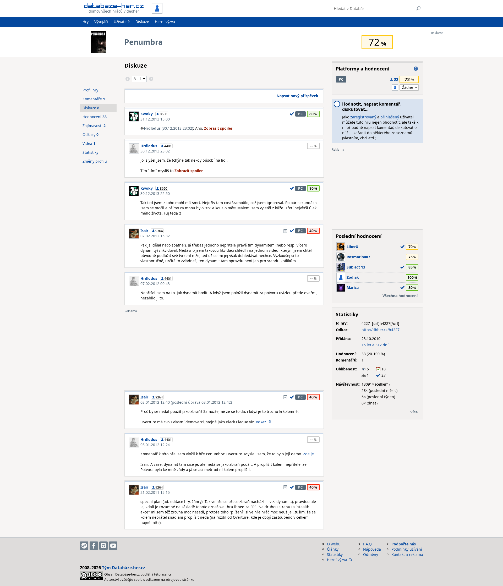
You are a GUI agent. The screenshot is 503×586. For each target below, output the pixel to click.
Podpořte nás (403, 543)
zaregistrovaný (363, 116)
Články (332, 549)
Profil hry (90, 89)
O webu (334, 543)
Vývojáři (101, 21)
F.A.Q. (368, 543)
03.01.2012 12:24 (155, 444)
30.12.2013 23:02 (155, 151)
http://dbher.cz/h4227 (381, 329)
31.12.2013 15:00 (155, 119)
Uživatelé (122, 21)
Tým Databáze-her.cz (123, 568)
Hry (86, 21)
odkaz (261, 421)
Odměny (370, 554)
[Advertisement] (452, 113)
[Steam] (84, 545)
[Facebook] (94, 545)
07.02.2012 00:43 (155, 283)
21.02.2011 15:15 (155, 492)
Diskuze (142, 21)
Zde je (308, 453)
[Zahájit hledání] (418, 8)
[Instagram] (103, 545)
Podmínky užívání (406, 549)
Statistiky (90, 152)
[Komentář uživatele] (285, 231)
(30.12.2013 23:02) (168, 128)
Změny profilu (95, 161)
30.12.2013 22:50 (155, 193)
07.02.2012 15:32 (155, 235)
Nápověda (372, 549)
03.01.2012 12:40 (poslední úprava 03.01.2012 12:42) (186, 402)
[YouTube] (113, 545)
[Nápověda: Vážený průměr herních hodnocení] (416, 68)
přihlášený (389, 116)
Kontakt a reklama (407, 554)
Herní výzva (165, 21)
